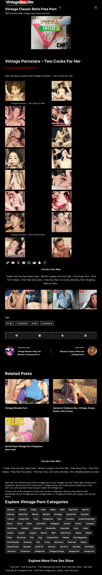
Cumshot (70, 519)
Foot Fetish (41, 523)
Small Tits (39, 547)
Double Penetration (28, 68)
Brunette (84, 514)
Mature (44, 533)
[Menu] (96, 7)
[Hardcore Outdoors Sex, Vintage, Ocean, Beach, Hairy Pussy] (75, 391)
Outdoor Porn (52, 537)
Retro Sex (72, 542)
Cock (36, 519)
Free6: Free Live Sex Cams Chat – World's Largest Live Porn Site (38, 276)
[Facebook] (16, 335)
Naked (78, 533)
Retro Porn (58, 542)
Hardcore (37, 528)
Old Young (21, 537)
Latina (85, 528)
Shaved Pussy (13, 547)
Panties (66, 537)
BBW (62, 510)
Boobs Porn (71, 514)
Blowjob (9, 68)
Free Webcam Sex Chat (49, 567)
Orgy (40, 537)
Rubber (84, 542)
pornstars (47, 323)
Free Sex (14, 567)
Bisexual (10, 514)
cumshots (22, 323)
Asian (43, 510)
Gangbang (54, 523)
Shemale (27, 547)
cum (9, 323)
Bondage (58, 514)
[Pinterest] (62, 335)
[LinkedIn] (85, 335)
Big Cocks (73, 510)
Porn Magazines (80, 537)
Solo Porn (64, 547)
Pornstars (28, 542)
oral (34, 323)
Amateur (10, 510)
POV (38, 542)
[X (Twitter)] (39, 335)
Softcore (51, 547)
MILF (54, 533)
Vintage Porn (74, 551)
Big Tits (85, 510)
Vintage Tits (89, 551)
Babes (53, 510)
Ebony (9, 523)
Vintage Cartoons (57, 551)
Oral (31, 537)
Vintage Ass (40, 551)
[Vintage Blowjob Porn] (27, 391)
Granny (78, 523)
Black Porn (23, 514)
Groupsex (90, 523)
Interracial (65, 528)
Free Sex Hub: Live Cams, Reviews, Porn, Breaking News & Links (66, 471)
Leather (10, 533)
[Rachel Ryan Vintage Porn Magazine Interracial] (27, 429)
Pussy (47, 542)
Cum (16, 68)
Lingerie (32, 533)
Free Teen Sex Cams (32, 279)
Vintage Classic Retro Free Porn (31, 9)
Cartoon (10, 519)
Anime (33, 510)
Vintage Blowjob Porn (16, 408)
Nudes (88, 533)
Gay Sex (67, 523)
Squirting (76, 547)
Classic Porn (24, 519)
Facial (19, 523)
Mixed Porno (66, 533)
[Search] (60, 7)
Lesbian (21, 533)
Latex (76, 528)
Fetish (29, 523)
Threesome (25, 551)
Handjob (25, 528)
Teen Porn (11, 551)
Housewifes (51, 528)
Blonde (35, 514)
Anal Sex (22, 510)
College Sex (48, 519)
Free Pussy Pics (81, 276)
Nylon (9, 537)
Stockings (89, 547)
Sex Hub (88, 567)
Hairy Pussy (12, 528)
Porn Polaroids (13, 542)
